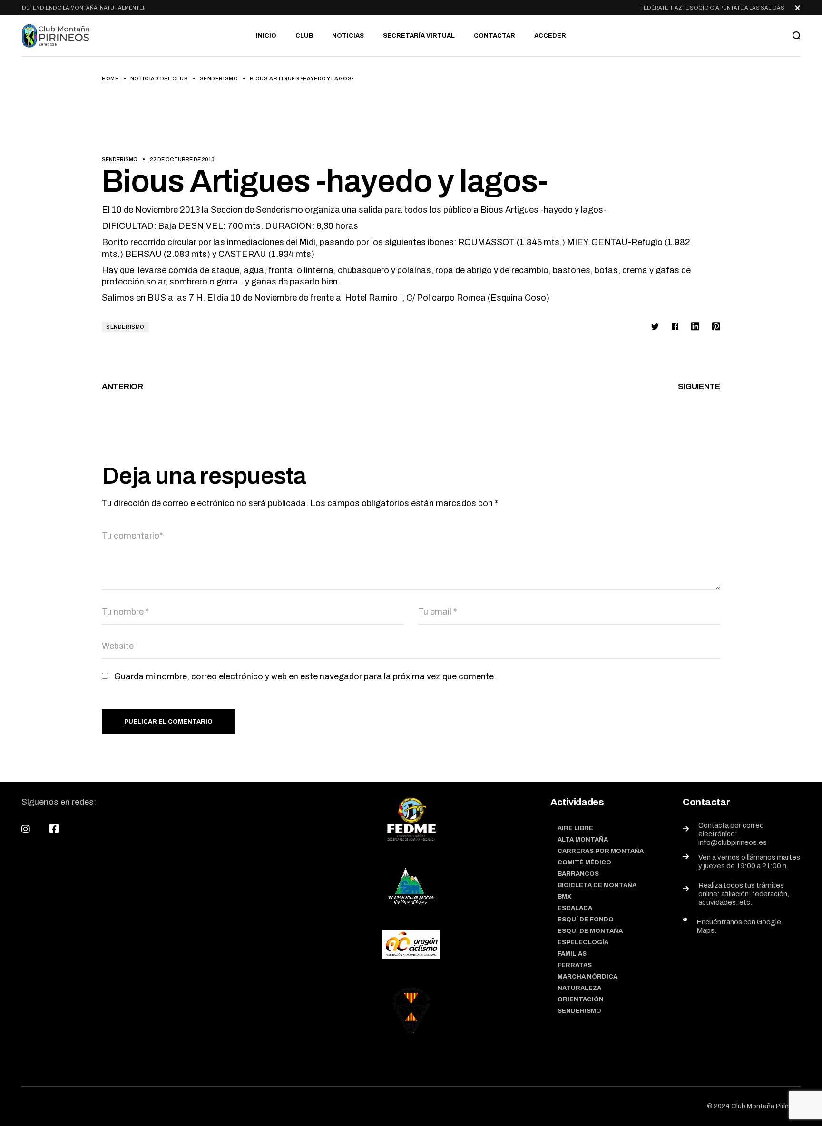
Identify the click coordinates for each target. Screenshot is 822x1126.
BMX (564, 896)
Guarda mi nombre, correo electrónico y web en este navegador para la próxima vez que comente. (305, 676)
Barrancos (578, 874)
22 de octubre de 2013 (182, 159)
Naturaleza (579, 988)
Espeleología (583, 942)
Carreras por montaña (601, 851)
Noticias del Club (159, 78)
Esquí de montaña (590, 931)
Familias (572, 953)
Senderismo (219, 78)
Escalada (575, 908)
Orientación (581, 999)
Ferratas (575, 965)
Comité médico (584, 862)
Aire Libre (575, 828)
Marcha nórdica (587, 976)
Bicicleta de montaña (597, 885)
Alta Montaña (583, 839)
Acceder (550, 35)
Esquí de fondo (586, 919)
